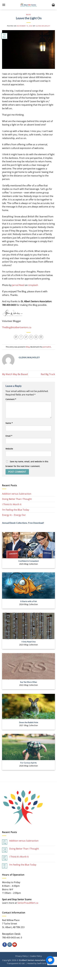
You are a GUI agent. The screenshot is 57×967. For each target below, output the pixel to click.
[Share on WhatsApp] (16, 337)
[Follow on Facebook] (4, 944)
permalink (47, 347)
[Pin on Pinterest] (36, 337)
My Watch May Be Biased (15, 374)
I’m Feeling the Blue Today (15, 509)
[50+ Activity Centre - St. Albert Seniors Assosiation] (28, 5)
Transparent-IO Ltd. (16, 963)
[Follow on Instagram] (9, 944)
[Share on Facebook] (21, 337)
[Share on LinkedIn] (41, 337)
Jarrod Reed (18, 285)
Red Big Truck (48, 374)
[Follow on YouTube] (14, 944)
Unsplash (33, 285)
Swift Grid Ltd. (43, 963)
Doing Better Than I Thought (17, 499)
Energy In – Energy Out (14, 514)
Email (9, 436)
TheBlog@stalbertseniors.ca (16, 327)
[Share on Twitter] (26, 337)
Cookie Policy (36, 956)
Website (9, 448)
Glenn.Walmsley (43, 26)
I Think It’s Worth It (11, 504)
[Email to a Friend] (31, 337)
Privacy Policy (21, 956)
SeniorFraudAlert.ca (27, 902)
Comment (11, 399)
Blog (28, 14)
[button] (3, 4)
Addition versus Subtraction (16, 493)
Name (9, 423)
